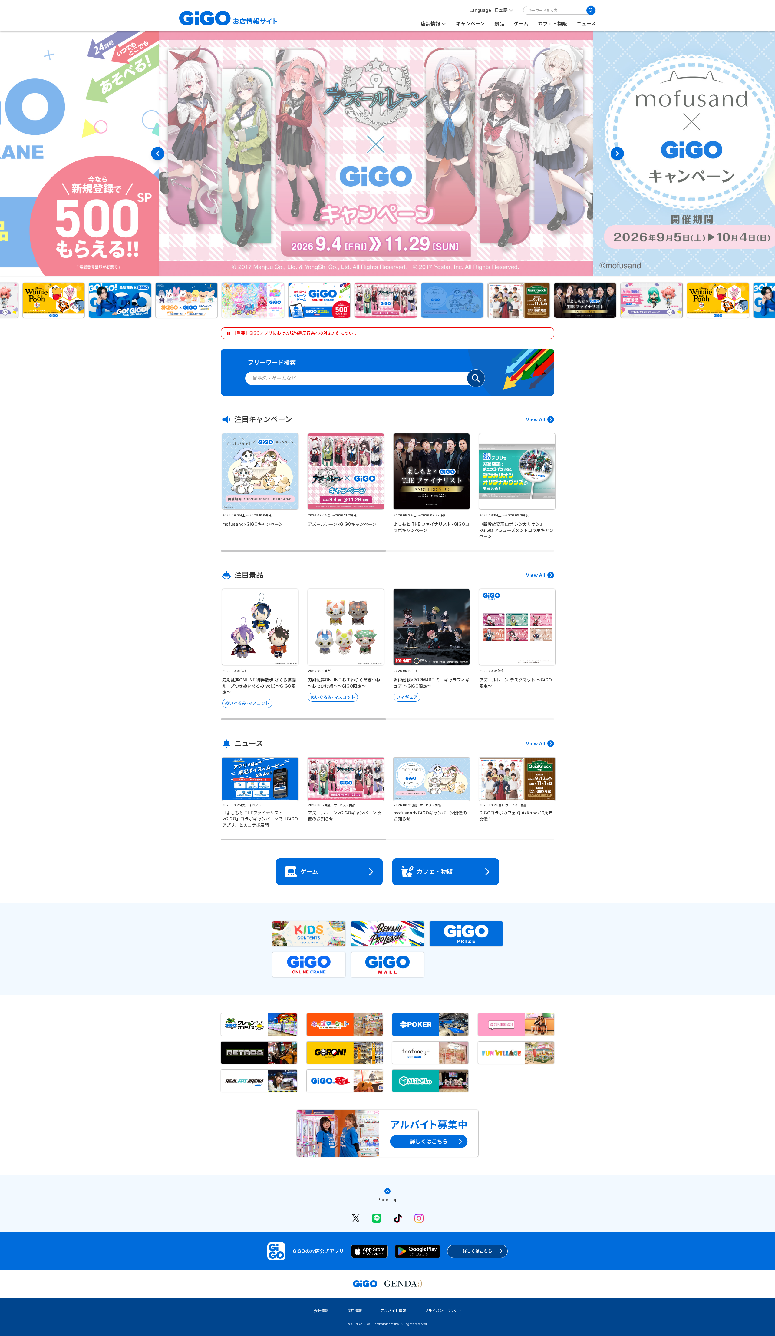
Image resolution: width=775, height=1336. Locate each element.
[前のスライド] (157, 153)
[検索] (591, 10)
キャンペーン (470, 24)
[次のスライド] (617, 153)
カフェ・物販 (552, 24)
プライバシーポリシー (443, 1310)
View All (535, 419)
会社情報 (321, 1310)
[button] (55, 300)
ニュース (586, 24)
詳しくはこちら (477, 1251)
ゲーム (521, 24)
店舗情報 (430, 24)
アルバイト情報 (393, 1310)
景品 (499, 24)
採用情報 (354, 1310)
